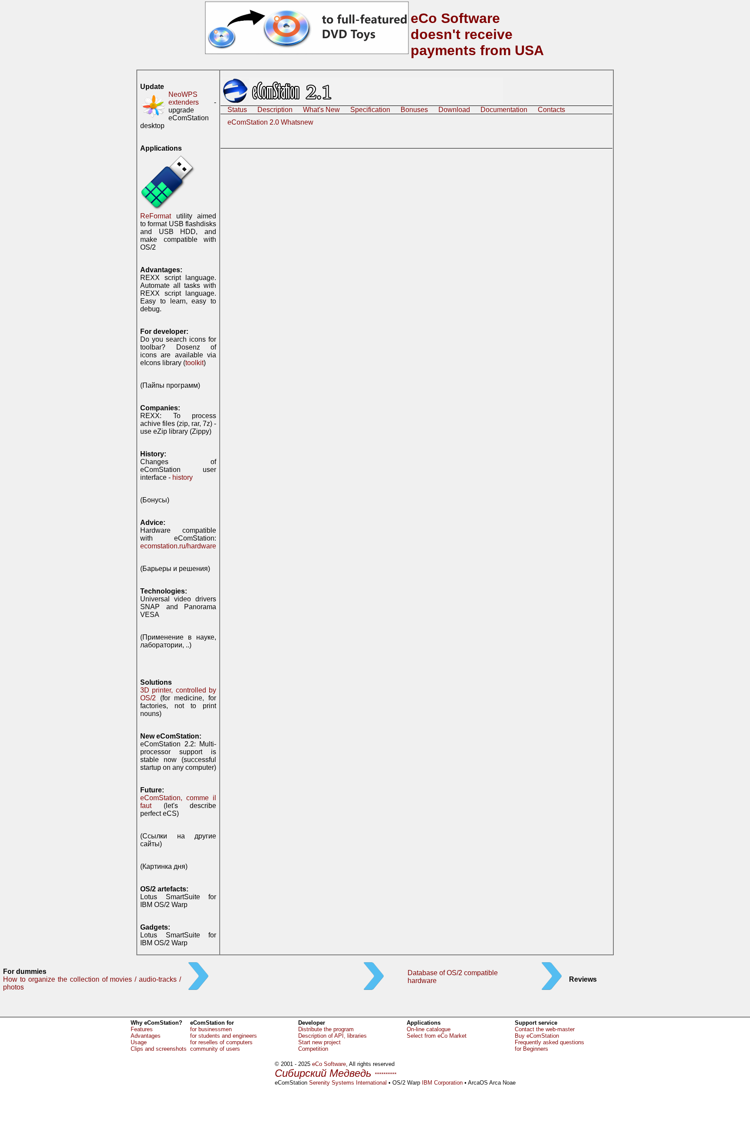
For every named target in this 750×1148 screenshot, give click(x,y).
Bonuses (414, 109)
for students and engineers (223, 1036)
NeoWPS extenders (183, 98)
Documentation (503, 109)
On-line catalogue (429, 1029)
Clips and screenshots (159, 1049)
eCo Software (329, 1064)
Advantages (146, 1036)
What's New (321, 109)
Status (237, 109)
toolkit (194, 362)
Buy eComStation (537, 1036)
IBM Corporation (442, 1082)
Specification (370, 109)
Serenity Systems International (348, 1082)
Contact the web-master (545, 1029)
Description (275, 109)
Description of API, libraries (332, 1036)
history (182, 477)
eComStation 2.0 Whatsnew (270, 122)
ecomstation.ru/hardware (178, 546)
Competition (313, 1049)
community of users (215, 1049)
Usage (139, 1042)
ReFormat (155, 216)
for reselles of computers (221, 1042)
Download (454, 109)
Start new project (319, 1042)
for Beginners (531, 1049)
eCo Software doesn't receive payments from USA (477, 34)
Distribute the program (326, 1029)
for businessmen (211, 1029)
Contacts (551, 109)
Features (142, 1029)
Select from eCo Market (437, 1036)
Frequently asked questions (549, 1042)
